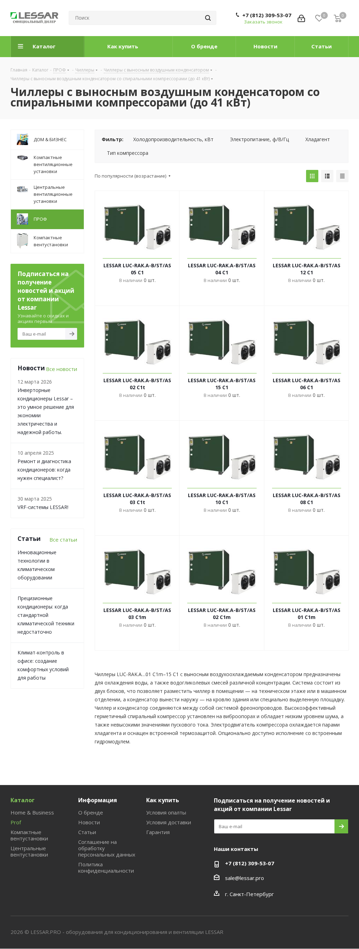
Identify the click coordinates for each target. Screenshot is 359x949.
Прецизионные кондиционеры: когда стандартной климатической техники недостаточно (46, 615)
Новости (89, 822)
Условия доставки (168, 822)
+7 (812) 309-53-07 (266, 15)
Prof (16, 822)
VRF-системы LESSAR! (43, 507)
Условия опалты (166, 812)
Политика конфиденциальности (106, 867)
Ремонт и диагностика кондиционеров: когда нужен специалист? (44, 469)
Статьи (87, 831)
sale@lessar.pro (244, 877)
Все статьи (63, 539)
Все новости (61, 368)
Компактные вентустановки (29, 835)
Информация (97, 800)
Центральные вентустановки (29, 851)
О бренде (90, 812)
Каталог (23, 800)
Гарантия (158, 831)
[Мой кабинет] (301, 18)
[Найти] (207, 18)
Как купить (162, 800)
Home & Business (32, 812)
